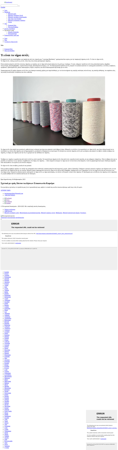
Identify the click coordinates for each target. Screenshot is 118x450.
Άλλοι (10, 22)
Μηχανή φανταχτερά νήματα (71, 213)
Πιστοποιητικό (12, 33)
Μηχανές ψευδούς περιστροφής (17, 17)
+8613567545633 (9, 195)
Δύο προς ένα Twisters (14, 19)
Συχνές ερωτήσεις (9, 28)
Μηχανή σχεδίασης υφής (11, 213)
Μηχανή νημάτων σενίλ (48, 213)
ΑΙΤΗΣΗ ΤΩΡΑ (6, 190)
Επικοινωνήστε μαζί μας (11, 35)
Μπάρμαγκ (59, 213)
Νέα (5, 23)
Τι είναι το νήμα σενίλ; (11, 42)
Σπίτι (5, 10)
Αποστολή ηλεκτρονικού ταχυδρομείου (12, 217)
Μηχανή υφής (12, 14)
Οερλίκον (83, 213)
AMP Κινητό (8, 211)
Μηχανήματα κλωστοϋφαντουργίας (30, 213)
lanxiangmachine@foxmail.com (13, 193)
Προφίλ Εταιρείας (13, 32)
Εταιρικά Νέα (12, 25)
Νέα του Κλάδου (13, 27)
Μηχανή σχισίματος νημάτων (16, 20)
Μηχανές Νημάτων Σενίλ (15, 15)
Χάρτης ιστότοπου (9, 209)
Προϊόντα (7, 12)
